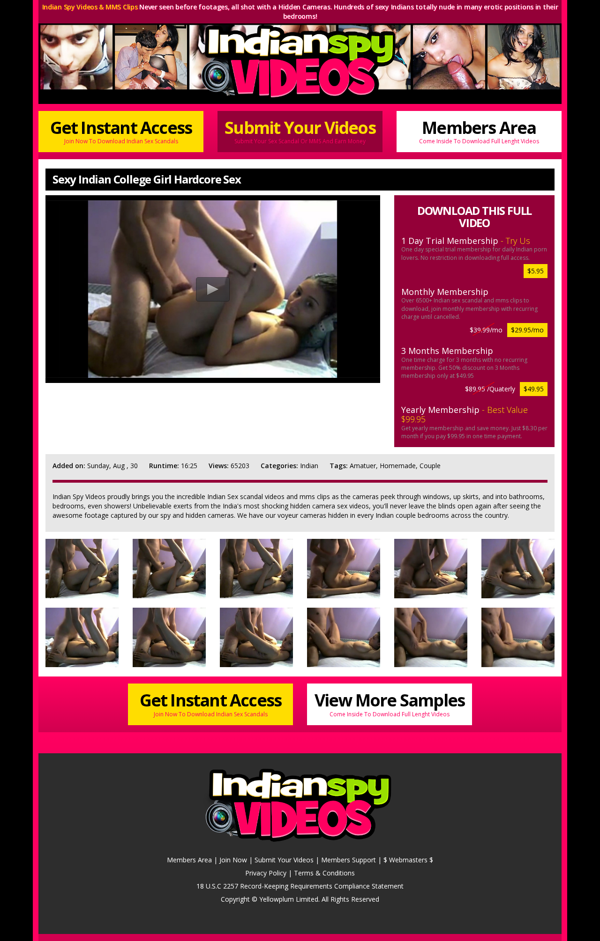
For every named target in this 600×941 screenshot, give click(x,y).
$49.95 (534, 388)
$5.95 (535, 270)
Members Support (348, 859)
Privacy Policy (265, 872)
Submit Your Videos (300, 130)
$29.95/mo (527, 329)
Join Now (233, 859)
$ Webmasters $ (408, 859)
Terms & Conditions (324, 872)
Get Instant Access (121, 130)
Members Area (479, 130)
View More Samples (390, 703)
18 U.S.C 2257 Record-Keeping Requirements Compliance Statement (300, 886)
